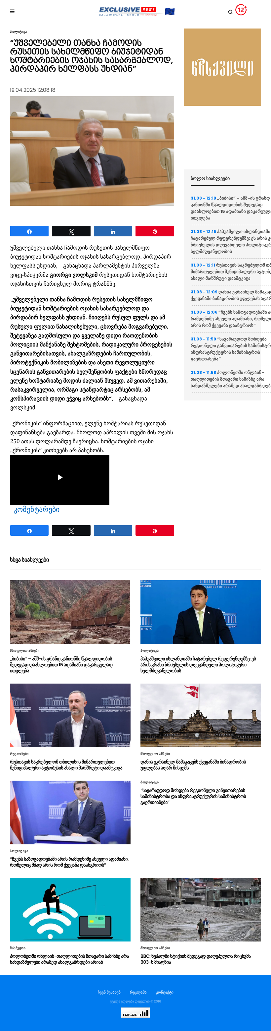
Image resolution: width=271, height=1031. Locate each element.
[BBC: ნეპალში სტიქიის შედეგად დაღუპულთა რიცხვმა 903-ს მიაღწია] (200, 909)
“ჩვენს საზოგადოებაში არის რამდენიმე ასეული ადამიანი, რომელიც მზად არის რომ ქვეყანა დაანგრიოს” (69, 862)
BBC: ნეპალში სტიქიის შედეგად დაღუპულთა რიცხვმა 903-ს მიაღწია (195, 959)
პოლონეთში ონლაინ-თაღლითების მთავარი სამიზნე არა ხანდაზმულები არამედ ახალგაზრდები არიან (69, 959)
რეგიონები (19, 754)
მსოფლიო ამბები (24, 650)
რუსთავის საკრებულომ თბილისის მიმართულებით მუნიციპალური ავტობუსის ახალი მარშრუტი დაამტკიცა (66, 764)
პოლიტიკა (18, 31)
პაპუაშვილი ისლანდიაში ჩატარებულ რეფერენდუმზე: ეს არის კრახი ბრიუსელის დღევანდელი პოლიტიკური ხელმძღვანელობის (198, 664)
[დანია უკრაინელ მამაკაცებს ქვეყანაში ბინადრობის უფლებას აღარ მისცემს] (200, 715)
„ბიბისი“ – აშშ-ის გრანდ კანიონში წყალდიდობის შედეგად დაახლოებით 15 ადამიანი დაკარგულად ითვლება (61, 664)
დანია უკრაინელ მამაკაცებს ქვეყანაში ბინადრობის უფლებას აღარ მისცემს (193, 764)
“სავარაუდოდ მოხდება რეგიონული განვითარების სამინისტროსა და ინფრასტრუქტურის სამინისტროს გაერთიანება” (193, 796)
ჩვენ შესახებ (109, 992)
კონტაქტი (165, 992)
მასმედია (17, 948)
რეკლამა (138, 992)
